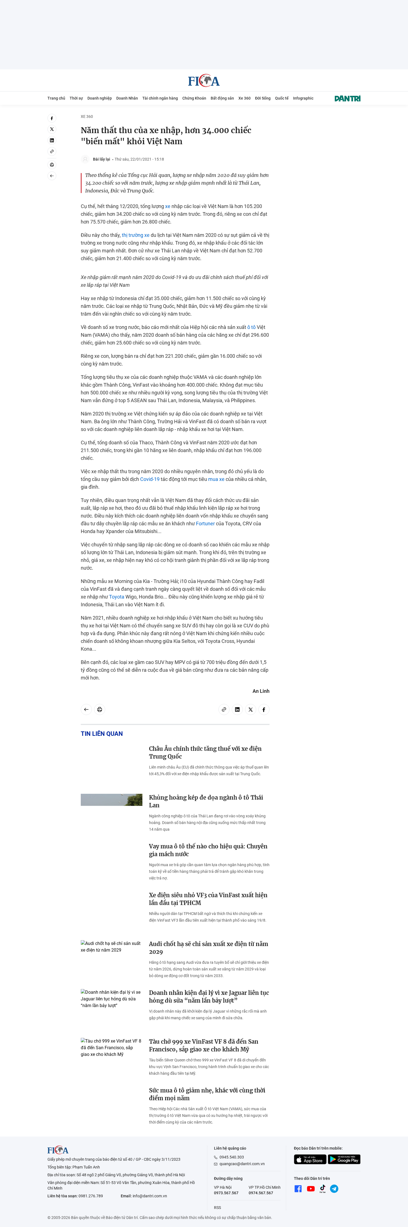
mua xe (216, 479)
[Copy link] (51, 151)
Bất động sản (222, 98)
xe (167, 206)
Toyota (116, 597)
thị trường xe (136, 235)
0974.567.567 (261, 1193)
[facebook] (51, 118)
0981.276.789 (91, 1196)
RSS (217, 1207)
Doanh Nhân (127, 98)
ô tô (251, 327)
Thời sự (76, 98)
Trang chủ (56, 98)
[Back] (51, 175)
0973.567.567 (226, 1193)
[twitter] (51, 129)
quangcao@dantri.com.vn (242, 1164)
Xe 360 (244, 98)
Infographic (303, 98)
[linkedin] (51, 140)
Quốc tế (282, 98)
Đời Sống (263, 98)
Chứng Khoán (194, 98)
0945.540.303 (232, 1157)
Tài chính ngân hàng (160, 98)
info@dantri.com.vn (150, 1196)
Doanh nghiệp (99, 98)
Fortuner (205, 523)
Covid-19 (150, 479)
